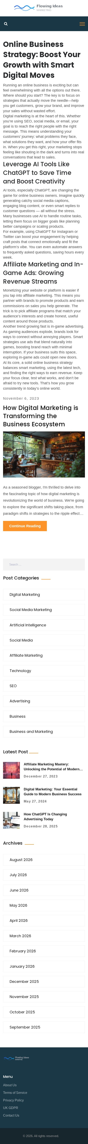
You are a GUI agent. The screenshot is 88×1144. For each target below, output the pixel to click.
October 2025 (22, 1012)
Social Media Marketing (31, 609)
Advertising (20, 701)
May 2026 (18, 905)
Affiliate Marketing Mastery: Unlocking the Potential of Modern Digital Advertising (51, 769)
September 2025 (25, 1027)
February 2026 (23, 951)
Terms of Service (15, 1092)
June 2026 (19, 890)
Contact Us (11, 1115)
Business (18, 716)
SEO (13, 685)
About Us (10, 1085)
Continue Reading (25, 526)
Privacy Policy (13, 1100)
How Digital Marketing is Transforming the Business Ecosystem (40, 416)
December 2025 (24, 981)
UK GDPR (10, 1108)
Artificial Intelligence (28, 625)
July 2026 (18, 874)
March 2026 (20, 935)
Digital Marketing (25, 594)
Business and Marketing (31, 731)
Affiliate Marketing (26, 655)
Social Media (21, 640)
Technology (20, 670)
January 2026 (22, 966)
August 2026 (21, 859)
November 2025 (24, 996)
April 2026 (19, 920)
